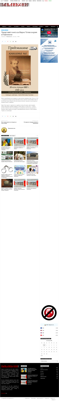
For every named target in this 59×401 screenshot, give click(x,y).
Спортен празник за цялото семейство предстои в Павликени (19, 175)
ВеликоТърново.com (40, 398)
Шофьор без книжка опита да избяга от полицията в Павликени (32, 147)
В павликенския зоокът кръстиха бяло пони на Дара (19, 161)
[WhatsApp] (10, 41)
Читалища (35, 26)
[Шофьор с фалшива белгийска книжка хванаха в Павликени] (20, 183)
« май (41, 355)
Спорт (10, 26)
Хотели (41, 26)
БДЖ (27, 0)
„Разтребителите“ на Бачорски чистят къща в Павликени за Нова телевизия (5, 148)
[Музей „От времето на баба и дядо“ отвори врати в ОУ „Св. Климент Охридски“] (7, 183)
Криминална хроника (44, 369)
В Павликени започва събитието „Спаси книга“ (31, 175)
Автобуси (23, 0)
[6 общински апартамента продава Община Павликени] (7, 155)
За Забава (16, 26)
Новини (4, 26)
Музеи (28, 26)
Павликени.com (9, 36)
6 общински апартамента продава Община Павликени (6, 161)
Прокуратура (39, 0)
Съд (43, 0)
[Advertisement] (45, 4)
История (6, 30)
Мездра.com (53, 399)
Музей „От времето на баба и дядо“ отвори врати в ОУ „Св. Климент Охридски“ (6, 189)
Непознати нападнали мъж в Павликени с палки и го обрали (19, 147)
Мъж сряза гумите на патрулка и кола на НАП (8, 123)
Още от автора (12, 135)
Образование (42, 378)
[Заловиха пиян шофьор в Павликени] (32, 183)
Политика (42, 373)
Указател (53, 26)
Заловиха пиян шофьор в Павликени (31, 189)
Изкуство (42, 374)
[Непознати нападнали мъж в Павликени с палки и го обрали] (20, 141)
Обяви (46, 26)
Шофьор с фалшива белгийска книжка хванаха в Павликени (19, 189)
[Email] (13, 41)
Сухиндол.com (47, 398)
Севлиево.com (52, 398)
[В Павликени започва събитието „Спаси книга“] (32, 169)
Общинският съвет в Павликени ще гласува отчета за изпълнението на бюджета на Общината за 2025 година (32, 162)
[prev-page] (36, 135)
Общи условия (33, 398)
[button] (57, 26)
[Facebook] (2, 41)
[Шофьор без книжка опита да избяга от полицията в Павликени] (32, 141)
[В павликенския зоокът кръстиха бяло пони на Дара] (20, 155)
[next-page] (37, 135)
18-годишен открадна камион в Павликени (31, 123)
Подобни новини (5, 135)
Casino (22, 26)
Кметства (34, 0)
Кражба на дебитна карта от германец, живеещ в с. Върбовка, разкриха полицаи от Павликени (7, 176)
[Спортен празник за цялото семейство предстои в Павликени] (20, 169)
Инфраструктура (43, 376)
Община (30, 0)
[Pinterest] (8, 41)
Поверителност (27, 398)
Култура (41, 371)
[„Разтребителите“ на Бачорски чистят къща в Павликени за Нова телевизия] (7, 141)
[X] (5, 41)
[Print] (16, 41)
